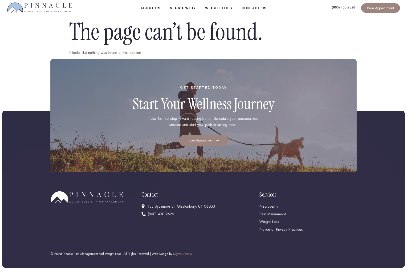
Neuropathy (183, 8)
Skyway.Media (182, 253)
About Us (150, 8)
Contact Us (254, 8)
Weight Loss (218, 8)
